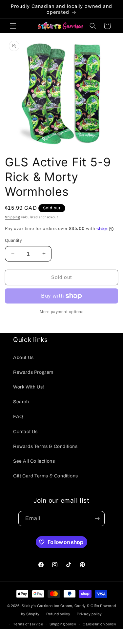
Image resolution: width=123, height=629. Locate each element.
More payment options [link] (61, 311)
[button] (13, 26)
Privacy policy (89, 614)
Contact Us (25, 431)
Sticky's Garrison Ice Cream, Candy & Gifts (60, 606)
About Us (23, 357)
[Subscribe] (97, 518)
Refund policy (58, 614)
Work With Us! (28, 387)
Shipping (12, 217)
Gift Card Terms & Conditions (45, 475)
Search (21, 401)
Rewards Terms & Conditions (45, 446)
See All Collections (34, 461)
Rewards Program (33, 372)
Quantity (13, 240)
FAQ (18, 416)
